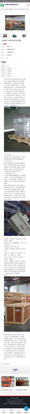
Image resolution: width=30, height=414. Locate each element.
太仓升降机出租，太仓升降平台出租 (8, 390)
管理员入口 (20, 403)
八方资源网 (11, 403)
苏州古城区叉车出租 (22, 390)
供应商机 (10, 9)
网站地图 (25, 403)
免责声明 (15, 403)
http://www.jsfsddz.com (5, 364)
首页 (7, 9)
